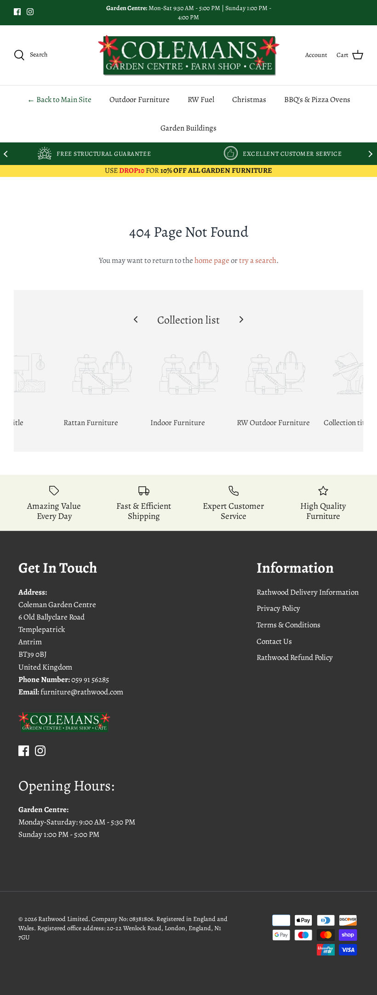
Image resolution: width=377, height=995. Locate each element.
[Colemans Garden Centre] (189, 55)
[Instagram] (30, 11)
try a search (257, 260)
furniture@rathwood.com (81, 692)
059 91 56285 (90, 679)
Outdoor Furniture (139, 99)
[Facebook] (17, 11)
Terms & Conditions (288, 625)
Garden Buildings (188, 128)
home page (211, 260)
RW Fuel (201, 99)
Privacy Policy (278, 608)
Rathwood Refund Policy (295, 657)
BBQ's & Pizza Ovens (317, 99)
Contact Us (274, 641)
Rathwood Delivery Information (308, 592)
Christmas (249, 99)
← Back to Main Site (59, 99)
